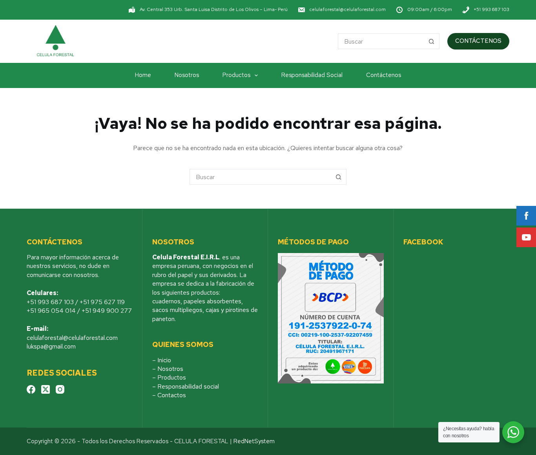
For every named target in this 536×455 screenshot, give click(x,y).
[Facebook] (31, 389)
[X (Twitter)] (45, 389)
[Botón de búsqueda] (431, 41)
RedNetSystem (254, 441)
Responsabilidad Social (312, 75)
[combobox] (381, 41)
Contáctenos (383, 75)
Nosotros (187, 75)
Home (143, 75)
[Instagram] (60, 389)
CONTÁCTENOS (478, 41)
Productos (236, 75)
